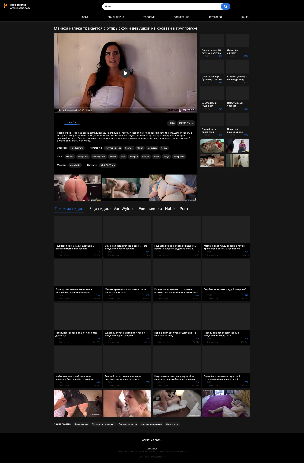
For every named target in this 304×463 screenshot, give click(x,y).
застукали (83, 156)
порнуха (134, 156)
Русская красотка (128, 424)
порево (113, 156)
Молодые (152, 148)
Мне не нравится (61, 123)
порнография (98, 156)
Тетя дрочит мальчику (103, 424)
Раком (164, 148)
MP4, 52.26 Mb (108, 165)
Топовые (149, 17)
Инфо (172, 123)
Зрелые (129, 148)
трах (123, 156)
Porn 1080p (152, 449)
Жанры (245, 17)
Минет (140, 148)
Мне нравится (57, 123)
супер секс (179, 156)
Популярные (181, 17)
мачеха (70, 156)
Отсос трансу (81, 424)
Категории (215, 17)
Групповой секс (113, 148)
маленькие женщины (151, 424)
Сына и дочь (172, 424)
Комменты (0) (186, 123)
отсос (156, 156)
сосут (166, 156)
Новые (84, 17)
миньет (145, 156)
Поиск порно (116, 17)
